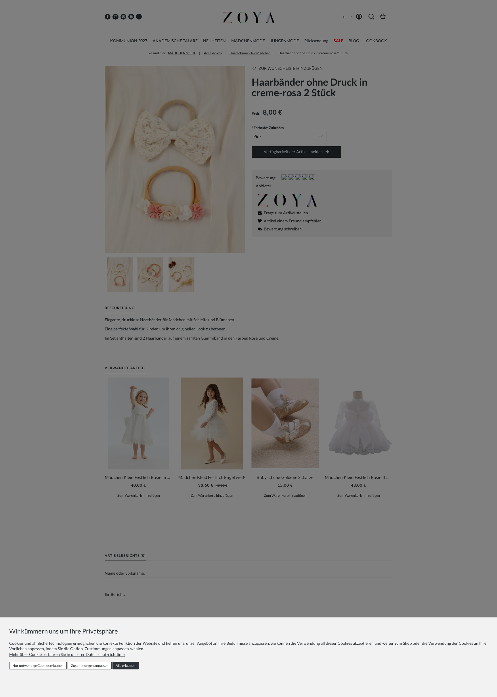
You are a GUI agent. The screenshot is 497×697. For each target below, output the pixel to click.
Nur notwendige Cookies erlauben (38, 665)
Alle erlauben (125, 665)
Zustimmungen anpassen (89, 665)
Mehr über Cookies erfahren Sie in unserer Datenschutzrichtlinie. (67, 654)
